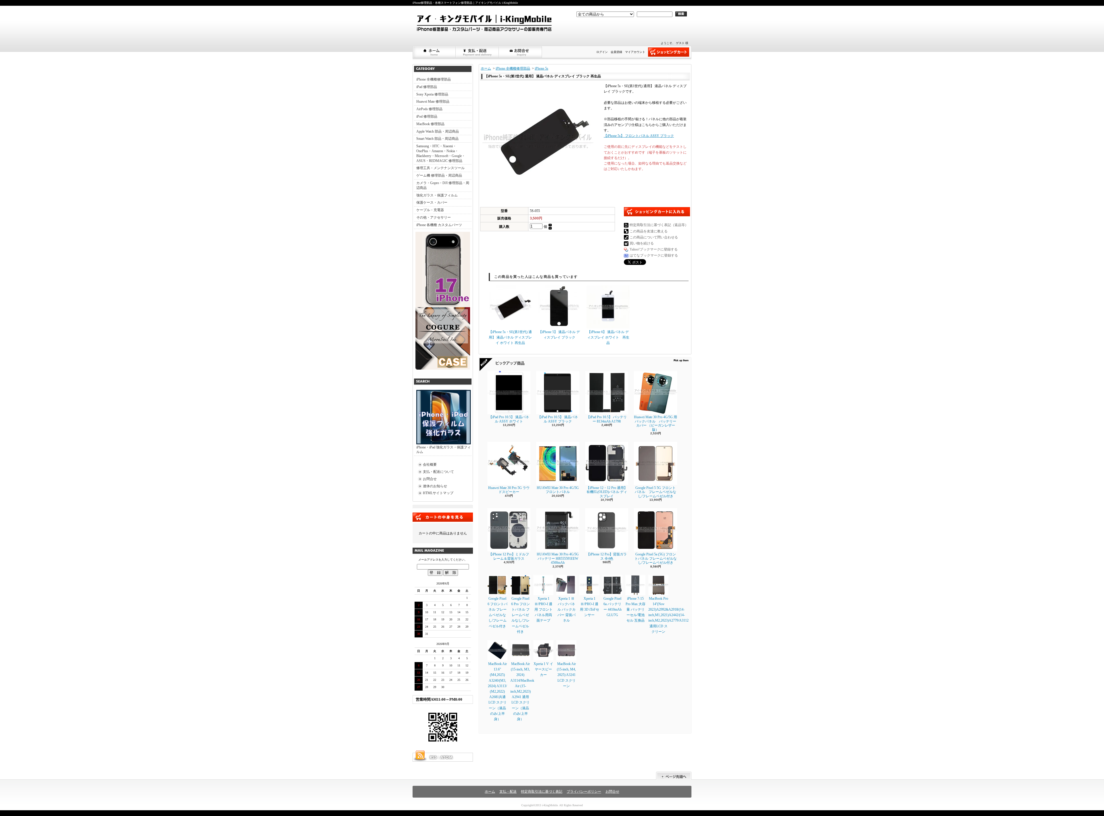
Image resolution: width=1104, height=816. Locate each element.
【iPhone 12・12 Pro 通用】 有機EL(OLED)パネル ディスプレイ (606, 492)
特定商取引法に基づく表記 (541, 792)
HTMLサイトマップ (438, 493)
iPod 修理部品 (426, 116)
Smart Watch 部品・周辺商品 (437, 139)
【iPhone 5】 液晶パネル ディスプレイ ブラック (559, 334)
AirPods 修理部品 (429, 109)
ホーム (434, 52)
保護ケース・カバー (431, 202)
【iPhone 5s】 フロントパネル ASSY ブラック (639, 136)
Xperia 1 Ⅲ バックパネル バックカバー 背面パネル (566, 610)
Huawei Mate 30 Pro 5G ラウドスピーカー (509, 490)
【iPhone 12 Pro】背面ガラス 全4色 (606, 556)
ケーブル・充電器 (430, 210)
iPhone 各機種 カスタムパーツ (439, 225)
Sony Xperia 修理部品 (432, 94)
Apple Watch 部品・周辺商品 (437, 131)
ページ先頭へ (673, 776)
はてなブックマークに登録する (654, 255)
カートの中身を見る (443, 517)
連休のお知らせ (435, 486)
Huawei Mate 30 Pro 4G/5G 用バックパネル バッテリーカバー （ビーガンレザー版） (655, 423)
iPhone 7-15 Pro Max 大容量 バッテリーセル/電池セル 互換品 (635, 610)
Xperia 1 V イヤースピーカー (543, 669)
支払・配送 (508, 792)
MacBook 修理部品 (430, 124)
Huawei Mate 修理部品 (432, 102)
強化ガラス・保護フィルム (437, 195)
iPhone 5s (541, 68)
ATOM (447, 757)
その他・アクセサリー (433, 217)
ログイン (602, 51)
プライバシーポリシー (584, 792)
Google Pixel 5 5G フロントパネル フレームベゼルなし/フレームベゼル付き (655, 492)
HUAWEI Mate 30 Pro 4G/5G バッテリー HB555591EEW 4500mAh (558, 558)
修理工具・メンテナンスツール (440, 168)
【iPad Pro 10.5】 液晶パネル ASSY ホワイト (509, 419)
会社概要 (430, 465)
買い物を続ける (642, 243)
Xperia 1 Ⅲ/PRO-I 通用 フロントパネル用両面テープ (543, 610)
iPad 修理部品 (426, 87)
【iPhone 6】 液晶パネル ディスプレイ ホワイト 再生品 (608, 337)
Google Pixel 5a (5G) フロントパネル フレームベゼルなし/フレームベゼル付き (656, 558)
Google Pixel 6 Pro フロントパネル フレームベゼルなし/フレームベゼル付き (520, 615)
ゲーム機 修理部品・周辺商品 (439, 175)
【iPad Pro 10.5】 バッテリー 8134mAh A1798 (606, 419)
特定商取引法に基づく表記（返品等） (659, 225)
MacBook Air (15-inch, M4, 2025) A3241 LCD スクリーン (566, 675)
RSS (433, 757)
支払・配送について (477, 52)
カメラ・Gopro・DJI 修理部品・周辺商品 (442, 185)
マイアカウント (635, 51)
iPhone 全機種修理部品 (433, 79)
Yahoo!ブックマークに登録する (654, 249)
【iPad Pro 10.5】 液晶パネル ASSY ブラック (558, 419)
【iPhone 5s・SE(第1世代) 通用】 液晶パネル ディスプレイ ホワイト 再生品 (510, 337)
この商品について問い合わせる (654, 237)
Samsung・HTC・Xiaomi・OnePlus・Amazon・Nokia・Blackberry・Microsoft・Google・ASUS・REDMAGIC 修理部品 (440, 153)
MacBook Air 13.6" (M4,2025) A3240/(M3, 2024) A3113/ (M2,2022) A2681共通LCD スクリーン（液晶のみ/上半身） (497, 691)
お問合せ (520, 52)
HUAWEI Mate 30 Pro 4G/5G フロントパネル (558, 490)
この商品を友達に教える (649, 231)
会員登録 (616, 51)
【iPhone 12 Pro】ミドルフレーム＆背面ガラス (509, 556)
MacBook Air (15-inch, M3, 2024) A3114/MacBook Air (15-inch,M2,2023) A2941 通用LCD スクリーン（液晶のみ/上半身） (522, 691)
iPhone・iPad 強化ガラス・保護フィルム (443, 449)
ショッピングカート (668, 52)
